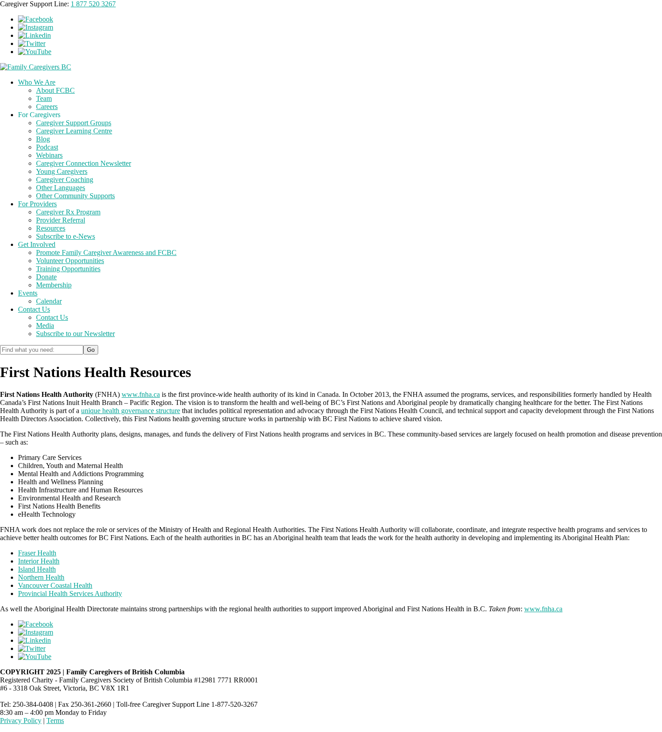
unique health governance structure (130, 410)
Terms (55, 720)
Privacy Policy (20, 720)
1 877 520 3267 (93, 4)
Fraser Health (37, 553)
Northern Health (41, 577)
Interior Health (38, 561)
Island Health (37, 569)
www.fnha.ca (141, 394)
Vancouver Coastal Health (55, 585)
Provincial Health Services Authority (70, 593)
